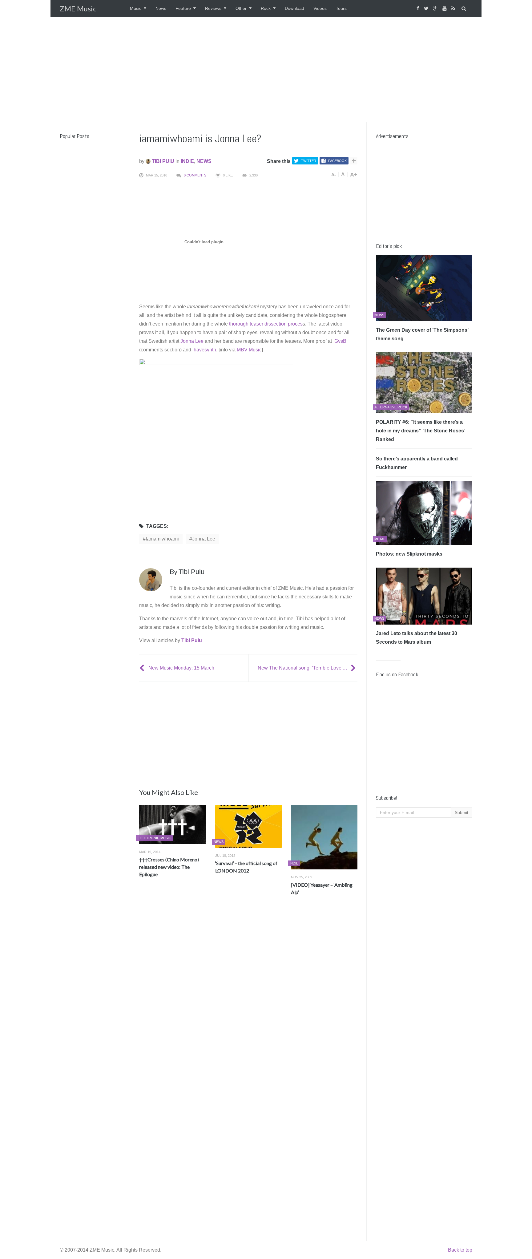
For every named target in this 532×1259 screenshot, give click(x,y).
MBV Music (249, 349)
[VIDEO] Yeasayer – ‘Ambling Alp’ (322, 888)
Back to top (460, 1250)
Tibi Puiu (162, 161)
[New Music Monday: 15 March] (142, 667)
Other (241, 8)
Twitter (308, 161)
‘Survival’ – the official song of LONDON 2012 (246, 866)
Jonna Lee (192, 341)
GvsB (340, 341)
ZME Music (78, 8)
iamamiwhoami (162, 538)
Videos (320, 8)
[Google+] (436, 8)
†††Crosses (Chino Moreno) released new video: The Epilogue (169, 866)
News (160, 8)
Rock (266, 8)
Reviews (213, 8)
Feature (183, 8)
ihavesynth (204, 349)
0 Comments (195, 175)
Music (135, 8)
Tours (341, 8)
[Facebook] (419, 8)
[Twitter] (427, 8)
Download (294, 8)
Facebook (337, 161)
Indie (187, 161)
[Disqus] (248, 991)
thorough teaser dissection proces (266, 323)
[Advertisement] (266, 69)
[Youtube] (445, 8)
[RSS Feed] (454, 8)
